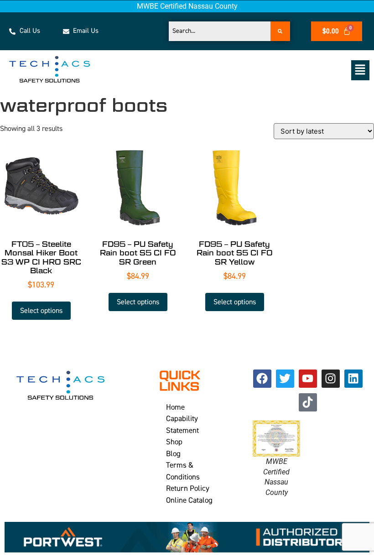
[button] (243, 70)
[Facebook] (262, 379)
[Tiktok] (308, 402)
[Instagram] (331, 379)
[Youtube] (308, 379)
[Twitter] (285, 379)
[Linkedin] (353, 379)
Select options (41, 310)
